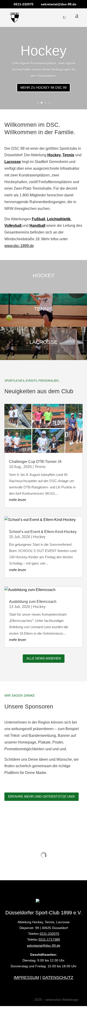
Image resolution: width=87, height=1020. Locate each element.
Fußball (38, 219)
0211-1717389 (49, 939)
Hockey (43, 50)
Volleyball (13, 225)
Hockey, (54, 155)
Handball (37, 225)
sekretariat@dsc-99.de (43, 945)
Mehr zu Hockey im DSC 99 (43, 87)
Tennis (68, 155)
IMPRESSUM (26, 977)
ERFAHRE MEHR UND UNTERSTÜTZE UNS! (41, 796)
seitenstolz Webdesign (61, 999)
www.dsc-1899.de (19, 246)
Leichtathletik (59, 219)
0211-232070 (49, 934)
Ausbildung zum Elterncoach (32, 602)
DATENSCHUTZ (57, 977)
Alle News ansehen (43, 658)
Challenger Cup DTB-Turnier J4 (35, 462)
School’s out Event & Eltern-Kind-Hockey (43, 532)
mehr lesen (17, 500)
